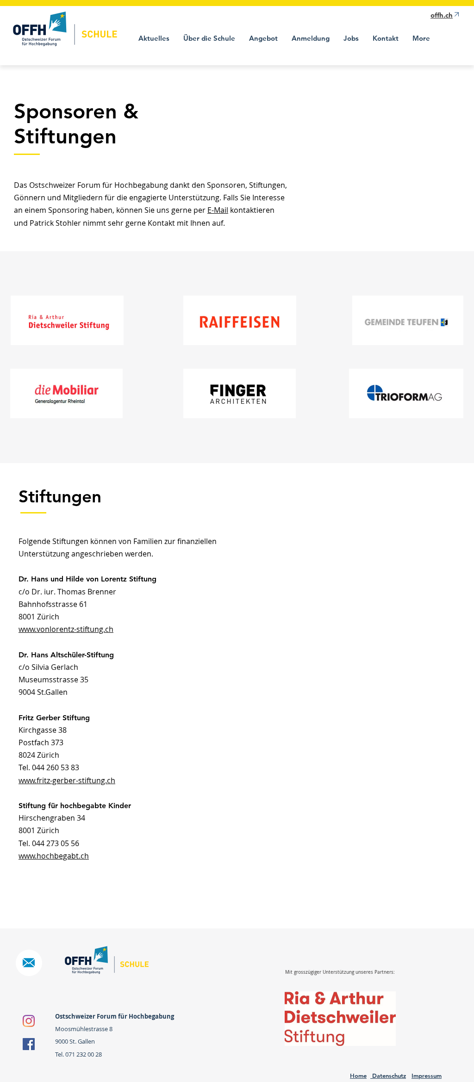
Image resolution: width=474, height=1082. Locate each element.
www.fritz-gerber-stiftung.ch (67, 780)
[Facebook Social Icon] (29, 1044)
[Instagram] (29, 1021)
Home (358, 1075)
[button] (209, 38)
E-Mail (217, 210)
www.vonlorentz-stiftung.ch (66, 629)
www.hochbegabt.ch (54, 856)
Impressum (427, 1075)
